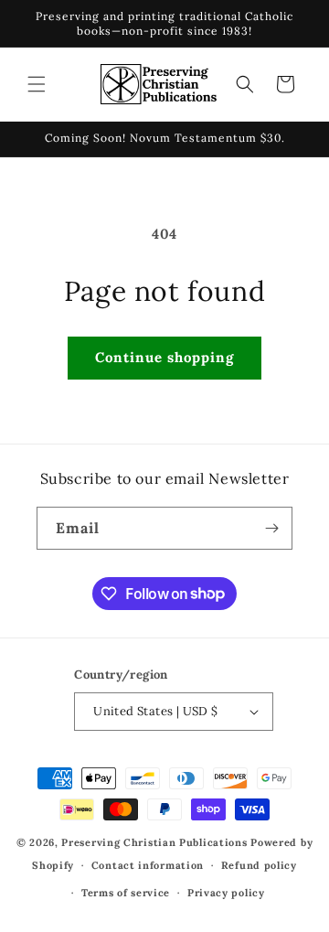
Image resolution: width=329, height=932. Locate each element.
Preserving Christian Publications (154, 842)
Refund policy (259, 865)
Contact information (147, 865)
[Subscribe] (271, 528)
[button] (36, 84)
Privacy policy (226, 892)
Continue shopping (164, 357)
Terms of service (125, 892)
